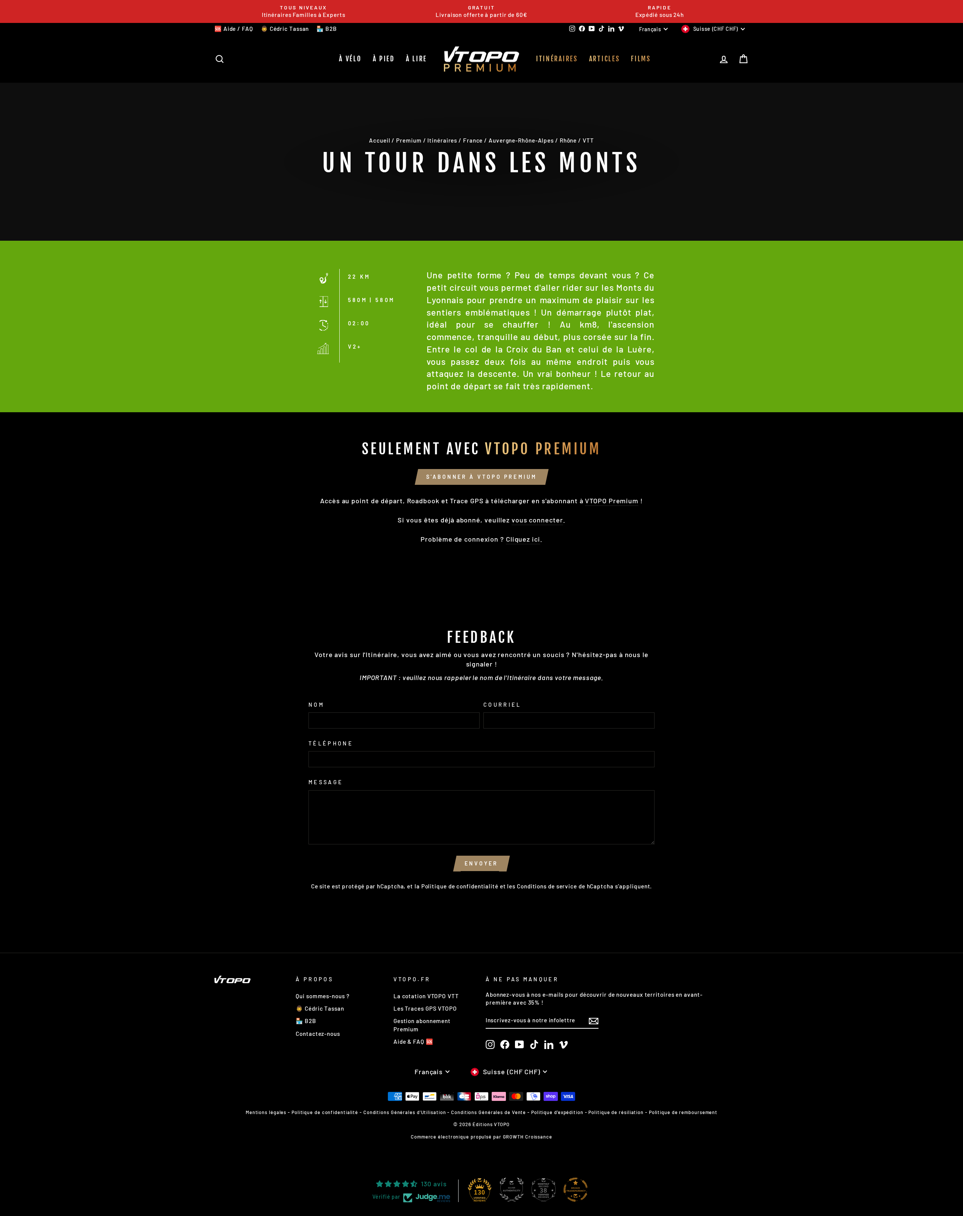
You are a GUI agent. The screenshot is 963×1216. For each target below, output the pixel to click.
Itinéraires (557, 59)
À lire (416, 59)
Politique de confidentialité (459, 886)
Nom (316, 704)
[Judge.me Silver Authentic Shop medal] (512, 1190)
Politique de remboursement (683, 1112)
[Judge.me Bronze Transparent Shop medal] (576, 1190)
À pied (384, 59)
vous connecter (537, 520)
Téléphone (330, 743)
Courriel (502, 704)
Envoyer (481, 863)
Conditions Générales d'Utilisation (404, 1112)
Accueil (379, 140)
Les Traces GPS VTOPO (425, 1008)
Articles (604, 59)
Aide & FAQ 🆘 (413, 1041)
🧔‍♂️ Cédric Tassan (285, 28)
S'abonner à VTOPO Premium (481, 477)
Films (641, 59)
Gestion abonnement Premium (422, 1024)
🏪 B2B (326, 28)
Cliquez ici (523, 539)
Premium (408, 140)
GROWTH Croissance (527, 1137)
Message (325, 782)
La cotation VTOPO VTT (426, 996)
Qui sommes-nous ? (322, 996)
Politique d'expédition (557, 1112)
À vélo (350, 59)
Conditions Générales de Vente (488, 1112)
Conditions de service (547, 886)
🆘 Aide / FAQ (233, 28)
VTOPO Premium (611, 500)
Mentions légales (266, 1112)
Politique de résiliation (616, 1112)
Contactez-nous (318, 1033)
